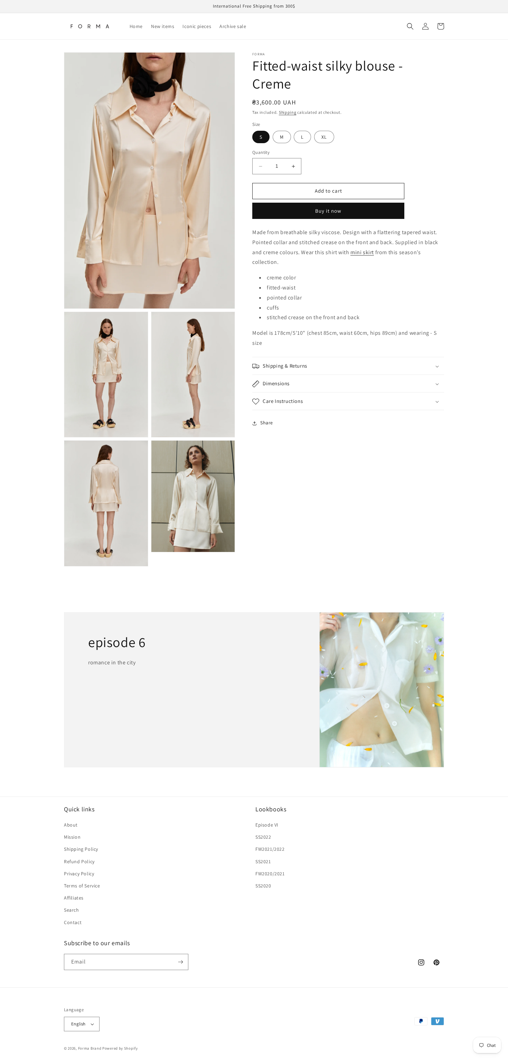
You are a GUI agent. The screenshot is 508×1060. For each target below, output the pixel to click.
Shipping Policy (81, 849)
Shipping (288, 112)
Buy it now (328, 211)
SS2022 (263, 837)
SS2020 (263, 886)
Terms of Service (82, 886)
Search (71, 910)
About (71, 825)
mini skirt (362, 252)
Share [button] (266, 423)
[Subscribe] (180, 962)
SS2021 (263, 861)
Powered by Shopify (120, 1048)
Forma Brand (90, 1048)
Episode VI (267, 825)
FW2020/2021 (270, 873)
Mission (72, 837)
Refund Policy (79, 861)
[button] (410, 26)
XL (324, 137)
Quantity (261, 153)
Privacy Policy (79, 873)
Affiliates (74, 898)
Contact (73, 922)
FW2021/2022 (270, 849)
